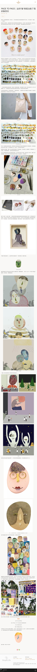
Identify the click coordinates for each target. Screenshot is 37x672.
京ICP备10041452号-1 (22, 663)
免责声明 (26, 658)
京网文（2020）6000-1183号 (29, 663)
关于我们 (14, 658)
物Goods (3, 16)
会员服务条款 (30, 658)
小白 (6, 13)
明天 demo (5, 669)
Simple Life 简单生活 (18, 2)
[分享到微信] (19, 650)
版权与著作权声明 (32, 659)
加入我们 (20, 658)
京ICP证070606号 (15, 663)
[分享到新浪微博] (17, 650)
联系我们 (17, 658)
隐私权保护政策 (27, 659)
